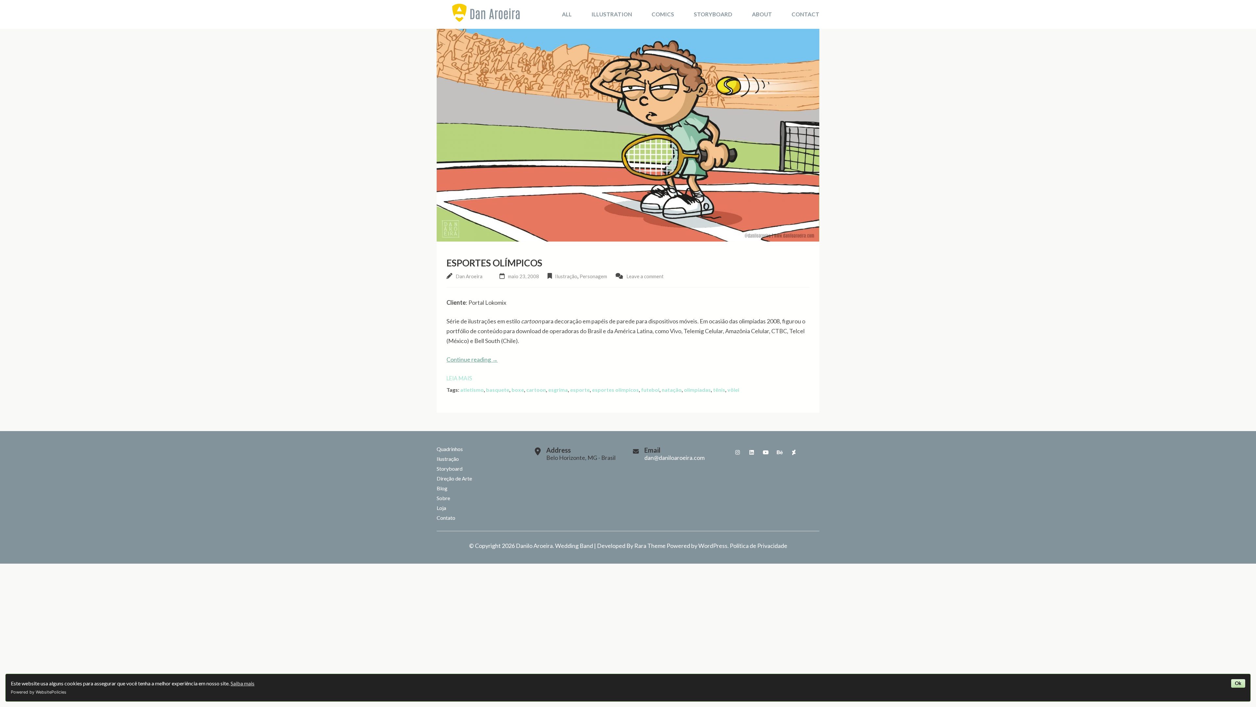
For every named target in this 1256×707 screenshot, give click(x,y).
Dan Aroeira (469, 276)
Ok (1238, 683)
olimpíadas (697, 390)
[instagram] (737, 452)
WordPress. (713, 545)
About (762, 14)
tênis (719, 390)
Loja (441, 508)
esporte (580, 390)
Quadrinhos (450, 449)
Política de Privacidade (758, 545)
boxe (518, 390)
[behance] (779, 452)
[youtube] (765, 452)
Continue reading (472, 359)
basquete (497, 390)
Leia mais (459, 378)
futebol (650, 390)
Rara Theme (650, 545)
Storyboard (713, 14)
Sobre (443, 498)
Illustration (611, 14)
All (567, 14)
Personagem (593, 276)
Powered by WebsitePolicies (38, 692)
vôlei (733, 390)
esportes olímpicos (615, 390)
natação (672, 390)
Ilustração (566, 276)
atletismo (472, 390)
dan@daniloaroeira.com (674, 457)
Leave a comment (645, 276)
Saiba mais (242, 683)
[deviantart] (793, 452)
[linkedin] (751, 452)
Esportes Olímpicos (494, 262)
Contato (446, 518)
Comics (663, 14)
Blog (442, 488)
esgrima (558, 390)
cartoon (536, 390)
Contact (805, 14)
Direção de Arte (454, 478)
